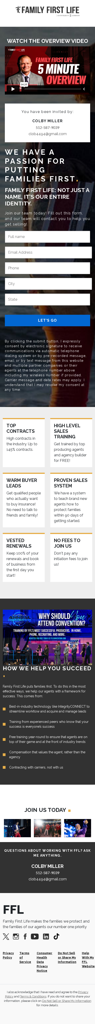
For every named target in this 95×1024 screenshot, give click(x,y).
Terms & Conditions (33, 996)
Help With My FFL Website (88, 959)
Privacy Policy (8, 955)
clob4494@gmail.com (48, 134)
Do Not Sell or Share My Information (67, 957)
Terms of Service (25, 957)
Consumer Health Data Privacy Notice (44, 962)
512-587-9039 (47, 127)
